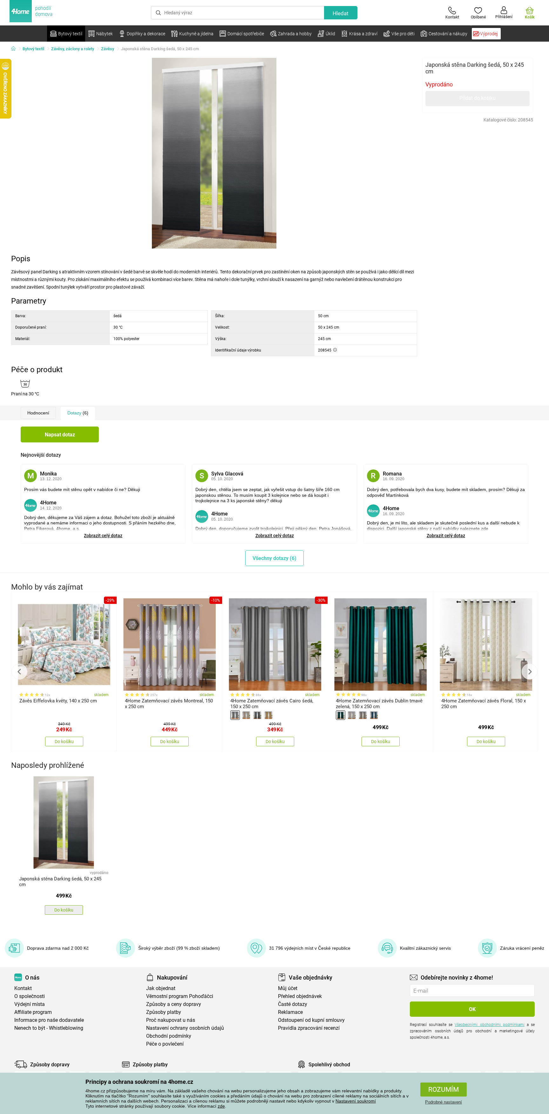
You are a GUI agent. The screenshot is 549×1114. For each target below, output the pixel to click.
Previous (19, 672)
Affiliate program (33, 1012)
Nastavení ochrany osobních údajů (185, 1028)
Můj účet (287, 988)
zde (221, 1106)
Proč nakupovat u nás (170, 1020)
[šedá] (235, 715)
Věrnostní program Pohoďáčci (179, 996)
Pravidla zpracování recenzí (309, 1028)
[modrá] (373, 715)
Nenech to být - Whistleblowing (48, 1028)
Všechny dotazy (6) (274, 558)
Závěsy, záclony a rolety (72, 48)
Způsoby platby (163, 1012)
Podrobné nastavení (443, 1102)
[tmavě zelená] (340, 715)
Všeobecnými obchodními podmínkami (489, 1024)
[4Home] (15, 49)
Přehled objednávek (300, 996)
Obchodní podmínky (168, 1036)
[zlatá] (268, 715)
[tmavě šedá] (257, 715)
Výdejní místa (29, 1004)
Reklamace (290, 1012)
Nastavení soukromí (356, 1101)
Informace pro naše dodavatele (49, 1020)
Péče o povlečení (165, 1044)
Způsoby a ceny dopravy (173, 1004)
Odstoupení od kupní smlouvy (311, 1020)
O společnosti (29, 996)
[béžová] (246, 715)
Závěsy (107, 48)
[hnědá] (362, 715)
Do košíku (64, 741)
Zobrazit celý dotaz (103, 535)
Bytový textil (33, 48)
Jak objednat (160, 988)
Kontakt (23, 988)
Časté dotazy (292, 1004)
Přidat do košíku (477, 98)
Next (530, 672)
